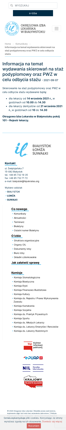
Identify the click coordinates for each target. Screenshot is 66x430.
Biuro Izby (19, 253)
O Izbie (16, 235)
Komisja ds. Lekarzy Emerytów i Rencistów (36, 326)
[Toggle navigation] (56, 28)
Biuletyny (19, 226)
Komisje (16, 272)
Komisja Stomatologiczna (27, 277)
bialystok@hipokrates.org (25, 181)
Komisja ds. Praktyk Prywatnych (31, 314)
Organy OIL (20, 244)
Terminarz (19, 222)
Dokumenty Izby (22, 248)
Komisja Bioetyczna (24, 281)
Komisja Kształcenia (24, 305)
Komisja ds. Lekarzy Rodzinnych (31, 330)
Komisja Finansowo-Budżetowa (30, 290)
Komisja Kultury (22, 294)
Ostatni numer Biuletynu (26, 230)
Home (8, 43)
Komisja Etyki (21, 285)
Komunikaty (22, 43)
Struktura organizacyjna (26, 240)
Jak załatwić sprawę (25, 262)
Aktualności (20, 217)
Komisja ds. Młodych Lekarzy (29, 322)
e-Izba (33, 13)
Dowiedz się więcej (52, 421)
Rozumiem (33, 425)
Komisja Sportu (21, 318)
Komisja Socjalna (22, 310)
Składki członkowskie (25, 257)
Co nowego (19, 209)
